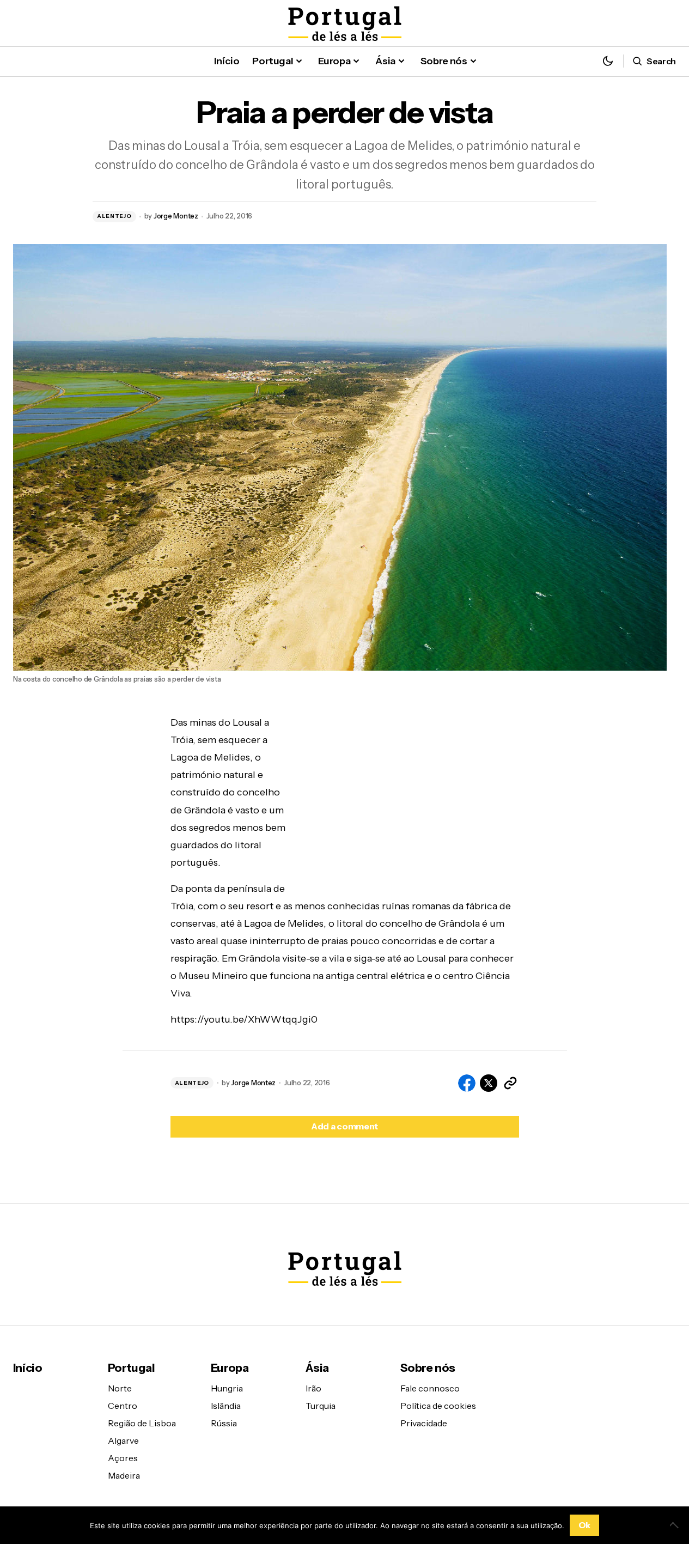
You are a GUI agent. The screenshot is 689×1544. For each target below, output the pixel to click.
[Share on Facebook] (467, 1083)
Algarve (123, 1440)
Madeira (124, 1475)
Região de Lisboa (142, 1423)
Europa (229, 1368)
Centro (122, 1405)
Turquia (321, 1405)
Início (27, 1368)
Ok (584, 1524)
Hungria (227, 1388)
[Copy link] (510, 1083)
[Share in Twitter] (488, 1083)
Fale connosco (430, 1388)
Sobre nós (427, 1368)
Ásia (317, 1368)
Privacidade (423, 1423)
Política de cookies (438, 1405)
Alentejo (114, 216)
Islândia (226, 1405)
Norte (120, 1388)
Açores (123, 1457)
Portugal (131, 1368)
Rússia (224, 1423)
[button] (608, 61)
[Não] (675, 1524)
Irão (313, 1388)
